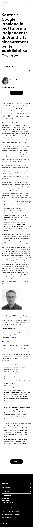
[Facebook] (9, 507)
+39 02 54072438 (8, 502)
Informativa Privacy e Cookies (10, 517)
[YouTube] (3, 507)
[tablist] (16, 500)
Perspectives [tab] (6, 487)
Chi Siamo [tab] (5, 491)
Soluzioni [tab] (5, 483)
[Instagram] (12, 507)
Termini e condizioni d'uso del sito (11, 514)
